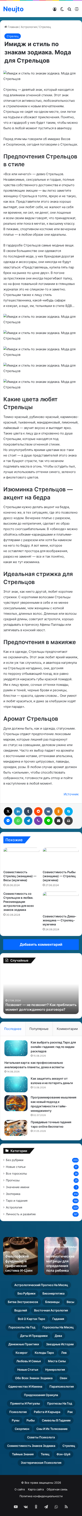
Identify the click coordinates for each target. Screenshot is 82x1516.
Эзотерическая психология (41, 1462)
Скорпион (22, 1429)
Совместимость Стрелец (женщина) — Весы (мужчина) (19, 876)
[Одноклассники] (58, 811)
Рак (70, 1412)
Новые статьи (15, 1166)
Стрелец (45, 27)
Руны (15, 1420)
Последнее (12, 1029)
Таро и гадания (17, 1200)
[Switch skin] (62, 10)
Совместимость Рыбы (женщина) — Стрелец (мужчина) (59, 876)
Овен (63, 1378)
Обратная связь (57, 1489)
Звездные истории (60, 1344)
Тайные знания (23, 1454)
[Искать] (69, 10)
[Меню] (77, 10)
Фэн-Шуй (63, 1454)
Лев (64, 1352)
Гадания (58, 1319)
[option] (41, 991)
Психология (18, 1412)
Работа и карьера (47, 1412)
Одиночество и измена (25, 1386)
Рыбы (30, 1420)
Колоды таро (44, 1352)
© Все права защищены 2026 (41, 1482)
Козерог (22, 1352)
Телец (45, 1454)
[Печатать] (68, 820)
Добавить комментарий (41, 944)
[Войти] (55, 10)
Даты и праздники (34, 1335)
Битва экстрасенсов (23, 1302)
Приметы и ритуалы (25, 1403)
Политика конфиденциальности (41, 1496)
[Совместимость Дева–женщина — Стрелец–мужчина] (61, 902)
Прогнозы (13, 1180)
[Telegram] (28, 820)
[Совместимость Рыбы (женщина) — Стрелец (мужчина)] (61, 858)
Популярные (39, 1029)
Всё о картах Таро (31, 1319)
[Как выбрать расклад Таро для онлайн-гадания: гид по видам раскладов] (16, 1048)
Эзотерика (13, 1194)
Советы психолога (41, 1437)
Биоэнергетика (53, 1293)
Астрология (29, 27)
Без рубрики (14, 1160)
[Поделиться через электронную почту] (58, 820)
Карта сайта (36, 1489)
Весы (70, 1302)
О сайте (20, 1489)
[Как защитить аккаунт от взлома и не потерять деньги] (16, 1084)
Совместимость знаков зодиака (31, 1445)
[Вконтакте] (48, 811)
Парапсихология (61, 1386)
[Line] (48, 820)
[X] (8, 811)
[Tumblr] (28, 811)
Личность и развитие (21, 1214)
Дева (58, 1335)
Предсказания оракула (41, 1395)
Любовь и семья (28, 1361)
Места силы (57, 1361)
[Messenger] (8, 820)
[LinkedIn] (18, 811)
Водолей (20, 1310)
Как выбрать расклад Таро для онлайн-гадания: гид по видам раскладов (53, 1046)
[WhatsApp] (18, 820)
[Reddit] (38, 811)
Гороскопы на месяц (58, 1327)
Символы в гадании (56, 1420)
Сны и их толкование (51, 1429)
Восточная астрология (51, 1310)
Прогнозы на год (59, 1403)
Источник (71, 794)
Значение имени (17, 1187)
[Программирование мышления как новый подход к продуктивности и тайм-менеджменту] (16, 1103)
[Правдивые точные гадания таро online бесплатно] (16, 1128)
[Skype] (68, 811)
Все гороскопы (16, 1173)
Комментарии (67, 1029)
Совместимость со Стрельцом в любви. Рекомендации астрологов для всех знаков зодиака (18, 901)
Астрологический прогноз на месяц (41, 1285)
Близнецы (52, 1302)
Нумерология (55, 1369)
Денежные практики (23, 1344)
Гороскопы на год (22, 1327)
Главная (13, 27)
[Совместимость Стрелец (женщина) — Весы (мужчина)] (21, 858)
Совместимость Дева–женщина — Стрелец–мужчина (59, 920)
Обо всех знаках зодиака (34, 1378)
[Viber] (38, 820)
